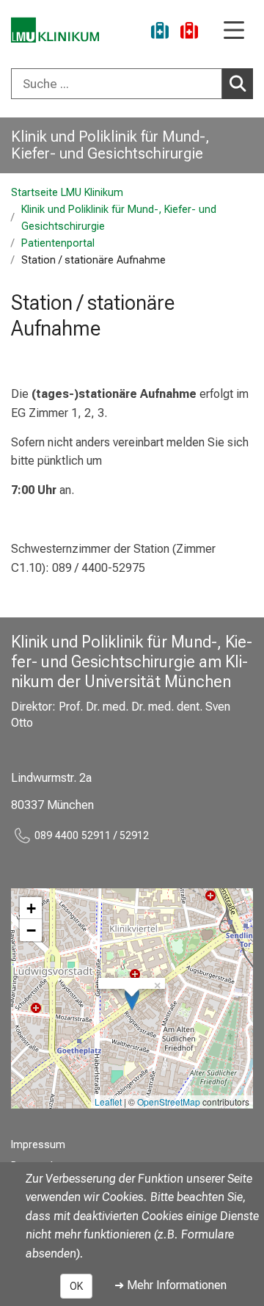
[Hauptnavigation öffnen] (234, 31)
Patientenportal (58, 243)
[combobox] (132, 83)
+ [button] (31, 908)
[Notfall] (189, 32)
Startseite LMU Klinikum (67, 192)
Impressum (38, 1145)
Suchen (237, 83)
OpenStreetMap (168, 1101)
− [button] (31, 930)
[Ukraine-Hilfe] (160, 32)
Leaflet (108, 1101)
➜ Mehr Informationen (170, 1285)
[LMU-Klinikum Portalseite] (55, 30)
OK (76, 1286)
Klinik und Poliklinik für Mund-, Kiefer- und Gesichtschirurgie (110, 145)
